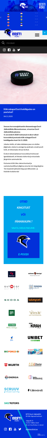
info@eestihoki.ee (32, 429)
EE (45, 32)
